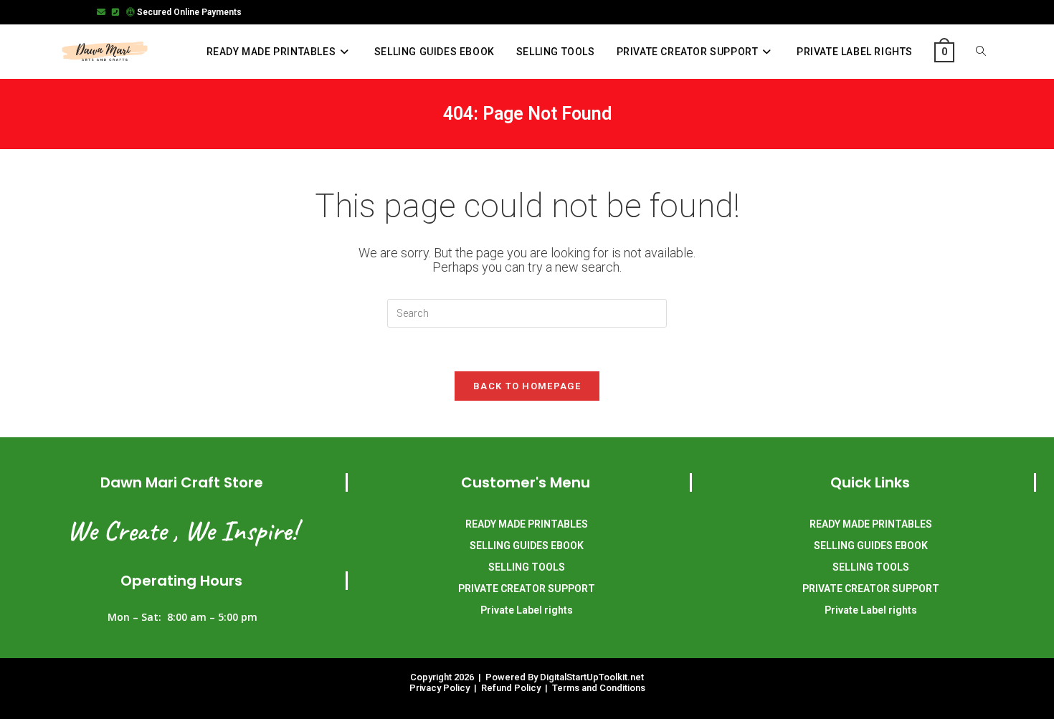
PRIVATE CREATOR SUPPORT (526, 588)
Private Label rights (526, 610)
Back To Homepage (527, 386)
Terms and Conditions (598, 687)
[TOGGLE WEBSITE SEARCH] (981, 51)
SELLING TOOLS (526, 567)
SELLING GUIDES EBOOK (527, 545)
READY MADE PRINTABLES (526, 524)
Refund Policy (512, 687)
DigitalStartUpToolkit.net (592, 677)
